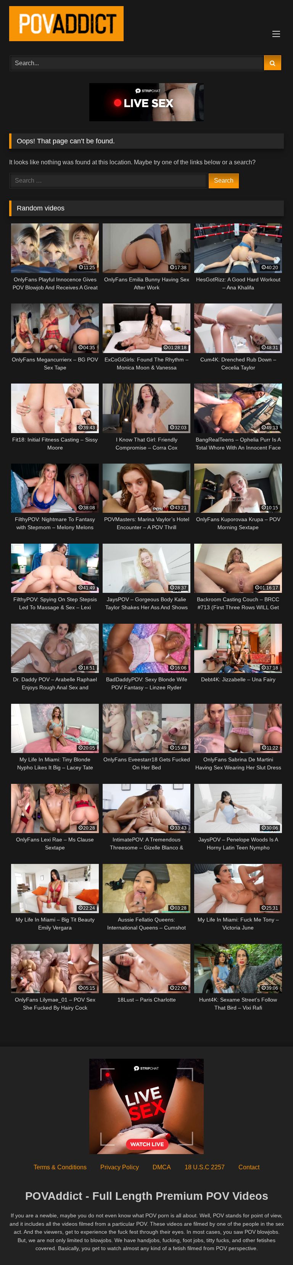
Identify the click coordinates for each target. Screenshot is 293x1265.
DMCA (162, 1167)
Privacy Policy (119, 1167)
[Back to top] (269, 1242)
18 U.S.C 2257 (205, 1167)
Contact (248, 1167)
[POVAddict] (146, 25)
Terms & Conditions (60, 1167)
